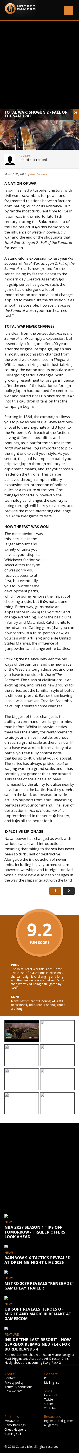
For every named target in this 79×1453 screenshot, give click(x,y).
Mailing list (51, 1382)
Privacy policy (13, 1382)
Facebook (51, 1395)
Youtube (50, 1408)
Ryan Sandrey (38, 174)
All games (51, 1425)
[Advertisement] (39, 64)
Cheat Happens (15, 1429)
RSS (46, 1378)
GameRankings (15, 1425)
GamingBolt (12, 1433)
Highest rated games (59, 1421)
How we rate (13, 1391)
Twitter (49, 1399)
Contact (10, 1378)
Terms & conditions (18, 1387)
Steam (48, 1404)
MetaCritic (11, 1421)
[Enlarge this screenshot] (21, 1031)
